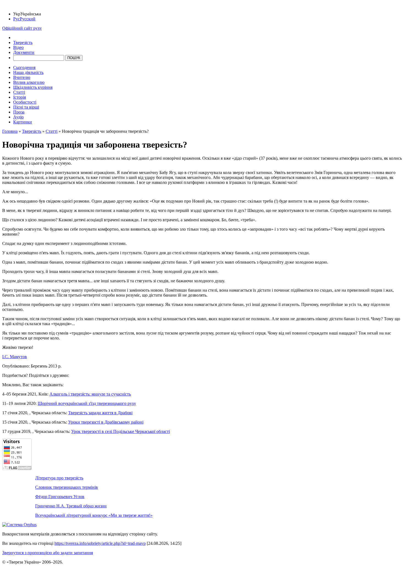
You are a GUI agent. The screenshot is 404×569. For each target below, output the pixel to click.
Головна (10, 131)
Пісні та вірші (26, 107)
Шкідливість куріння (32, 87)
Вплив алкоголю (29, 82)
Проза (18, 112)
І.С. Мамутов (14, 356)
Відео (18, 47)
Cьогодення (24, 67)
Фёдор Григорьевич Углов (59, 496)
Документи (23, 52)
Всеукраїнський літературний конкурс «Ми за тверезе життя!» (94, 515)
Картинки (22, 122)
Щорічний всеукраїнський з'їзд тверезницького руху (87, 403)
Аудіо (18, 117)
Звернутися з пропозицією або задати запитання (47, 552)
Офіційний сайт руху (22, 28)
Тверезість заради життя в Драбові (100, 412)
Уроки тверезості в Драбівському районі (105, 422)
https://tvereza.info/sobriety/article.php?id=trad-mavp (100, 543)
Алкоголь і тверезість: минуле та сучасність (90, 394)
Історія (19, 97)
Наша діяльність (28, 72)
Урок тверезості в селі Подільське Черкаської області (120, 431)
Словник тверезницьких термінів (66, 487)
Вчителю (21, 77)
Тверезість (22, 42)
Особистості (24, 102)
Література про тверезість (59, 478)
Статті (19, 92)
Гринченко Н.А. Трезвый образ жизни (71, 506)
